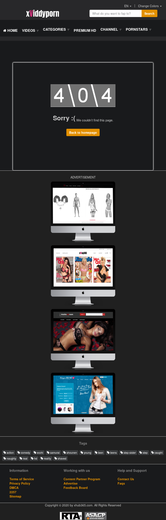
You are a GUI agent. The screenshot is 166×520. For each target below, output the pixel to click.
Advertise (71, 483)
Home (12, 30)
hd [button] (35, 458)
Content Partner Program (82, 479)
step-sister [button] (129, 452)
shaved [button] (61, 458)
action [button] (10, 452)
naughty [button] (11, 458)
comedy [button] (25, 452)
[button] (128, 5)
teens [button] (113, 452)
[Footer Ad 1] (83, 340)
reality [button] (47, 458)
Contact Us (126, 479)
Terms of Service (22, 479)
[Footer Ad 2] (83, 213)
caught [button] (158, 452)
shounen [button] (71, 452)
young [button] (87, 452)
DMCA (14, 487)
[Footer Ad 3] (83, 404)
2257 (13, 492)
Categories (55, 29)
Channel (110, 29)
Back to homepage (83, 132)
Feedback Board (76, 487)
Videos (29, 30)
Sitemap (15, 496)
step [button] (145, 452)
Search (149, 13)
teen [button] (100, 452)
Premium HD (85, 30)
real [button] (24, 458)
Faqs (121, 483)
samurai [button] (54, 452)
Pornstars (137, 29)
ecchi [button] (39, 452)
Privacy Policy (20, 483)
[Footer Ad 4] (83, 276)
